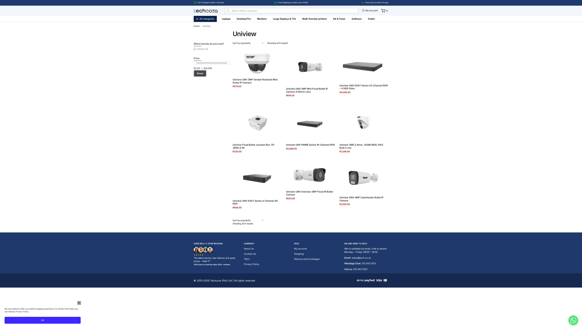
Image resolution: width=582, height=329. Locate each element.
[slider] (195, 63)
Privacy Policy (22, 311)
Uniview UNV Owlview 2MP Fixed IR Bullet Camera (309, 193)
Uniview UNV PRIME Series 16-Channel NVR (310, 144)
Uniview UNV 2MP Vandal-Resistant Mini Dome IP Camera (255, 81)
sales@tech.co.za (361, 257)
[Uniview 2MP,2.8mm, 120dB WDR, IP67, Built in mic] (363, 122)
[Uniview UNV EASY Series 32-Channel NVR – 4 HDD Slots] (363, 65)
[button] (79, 302)
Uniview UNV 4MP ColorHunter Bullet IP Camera (361, 199)
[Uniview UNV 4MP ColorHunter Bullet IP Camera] (363, 177)
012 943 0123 (369, 263)
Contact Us (250, 253)
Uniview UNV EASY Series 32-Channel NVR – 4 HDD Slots (363, 87)
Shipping (299, 253)
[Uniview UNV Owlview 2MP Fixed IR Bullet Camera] (310, 174)
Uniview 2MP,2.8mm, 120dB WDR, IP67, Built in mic (361, 146)
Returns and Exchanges (307, 259)
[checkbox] (212, 49)
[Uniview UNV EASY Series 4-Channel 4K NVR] (257, 178)
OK (42, 320)
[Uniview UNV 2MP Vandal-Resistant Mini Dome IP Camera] (257, 62)
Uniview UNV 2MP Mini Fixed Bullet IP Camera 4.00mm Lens (307, 90)
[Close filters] (195, 93)
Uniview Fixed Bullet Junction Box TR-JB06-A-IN (254, 146)
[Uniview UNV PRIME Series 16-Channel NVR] (310, 122)
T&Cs (247, 259)
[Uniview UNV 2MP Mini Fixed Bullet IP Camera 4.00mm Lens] (310, 66)
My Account (371, 10)
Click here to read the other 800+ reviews (212, 264)
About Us (249, 248)
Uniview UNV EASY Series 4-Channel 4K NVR (255, 202)
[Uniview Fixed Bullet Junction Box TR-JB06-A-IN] (257, 122)
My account (300, 248)
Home (196, 26)
